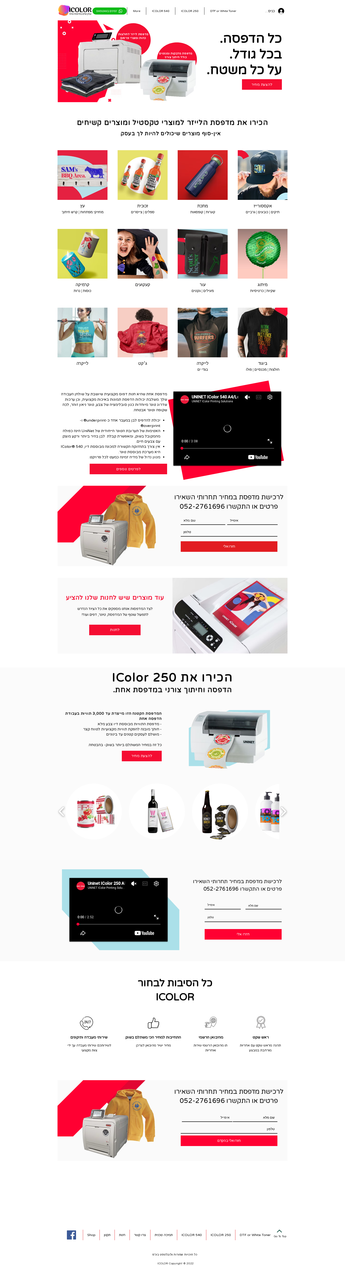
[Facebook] (71, 1235)
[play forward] (283, 811)
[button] (94, 812)
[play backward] (61, 811)
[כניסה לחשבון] (282, 11)
